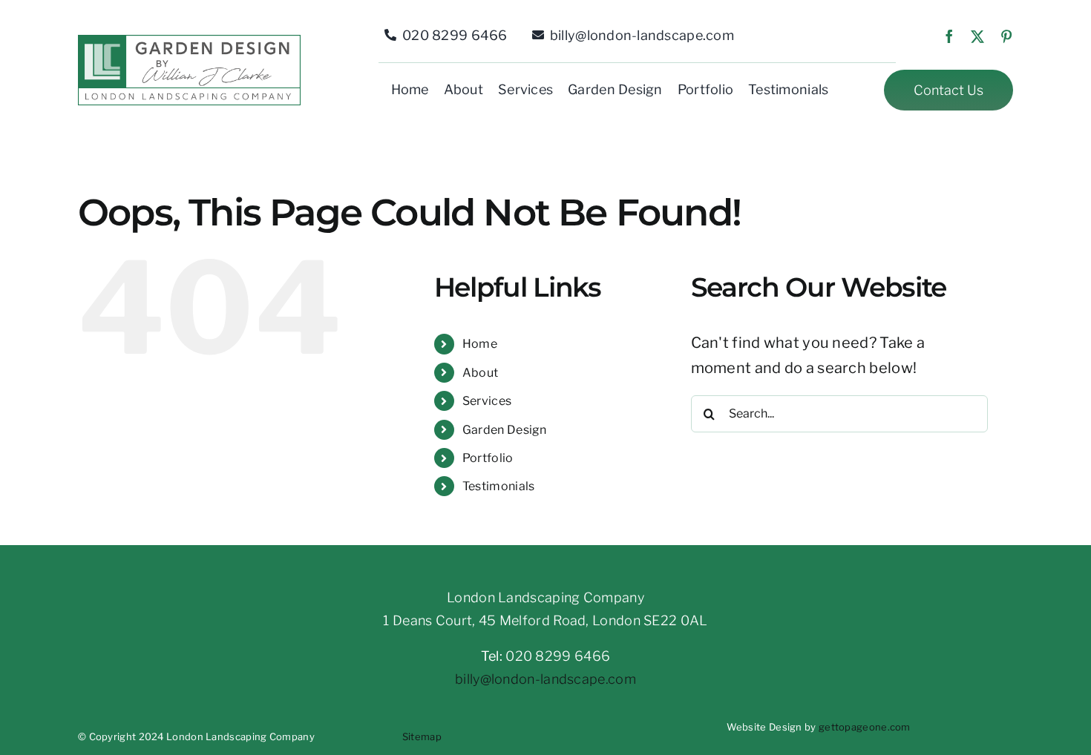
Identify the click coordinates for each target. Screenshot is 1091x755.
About (480, 373)
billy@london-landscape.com (545, 679)
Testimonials (498, 486)
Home (479, 344)
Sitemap (422, 736)
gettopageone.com (865, 727)
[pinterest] (1006, 36)
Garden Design (504, 430)
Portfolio (488, 458)
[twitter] (977, 36)
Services (486, 401)
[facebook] (949, 36)
